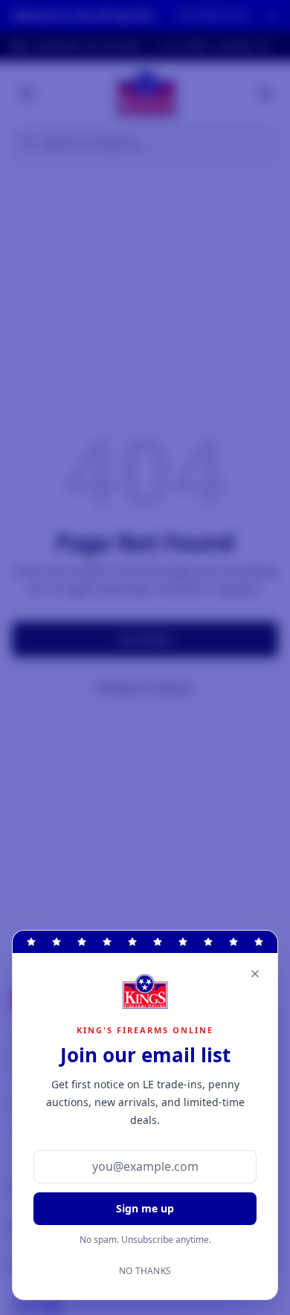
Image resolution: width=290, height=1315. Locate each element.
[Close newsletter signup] (255, 973)
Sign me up (145, 1208)
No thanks (145, 1271)
